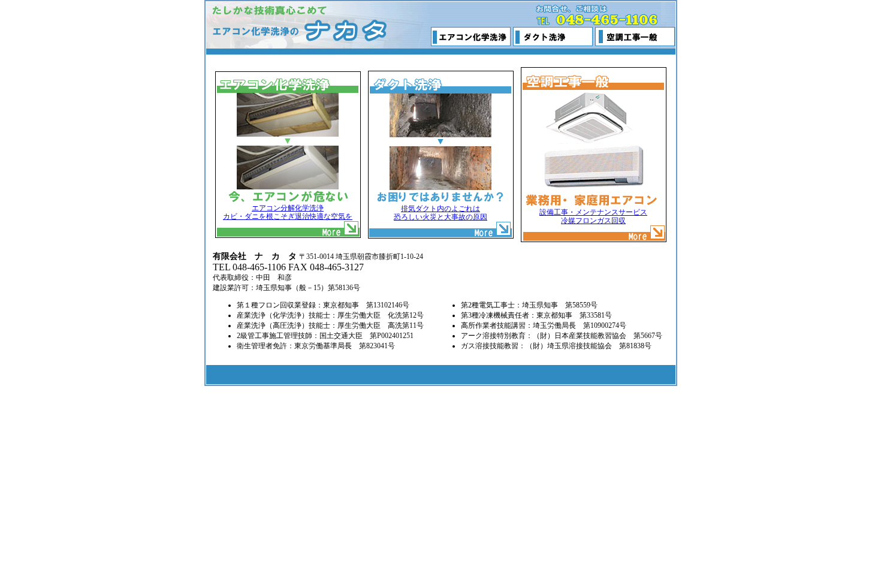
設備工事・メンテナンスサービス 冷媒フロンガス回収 (593, 216)
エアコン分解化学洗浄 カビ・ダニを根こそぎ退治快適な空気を (287, 212)
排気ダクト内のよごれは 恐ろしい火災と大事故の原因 (440, 212)
